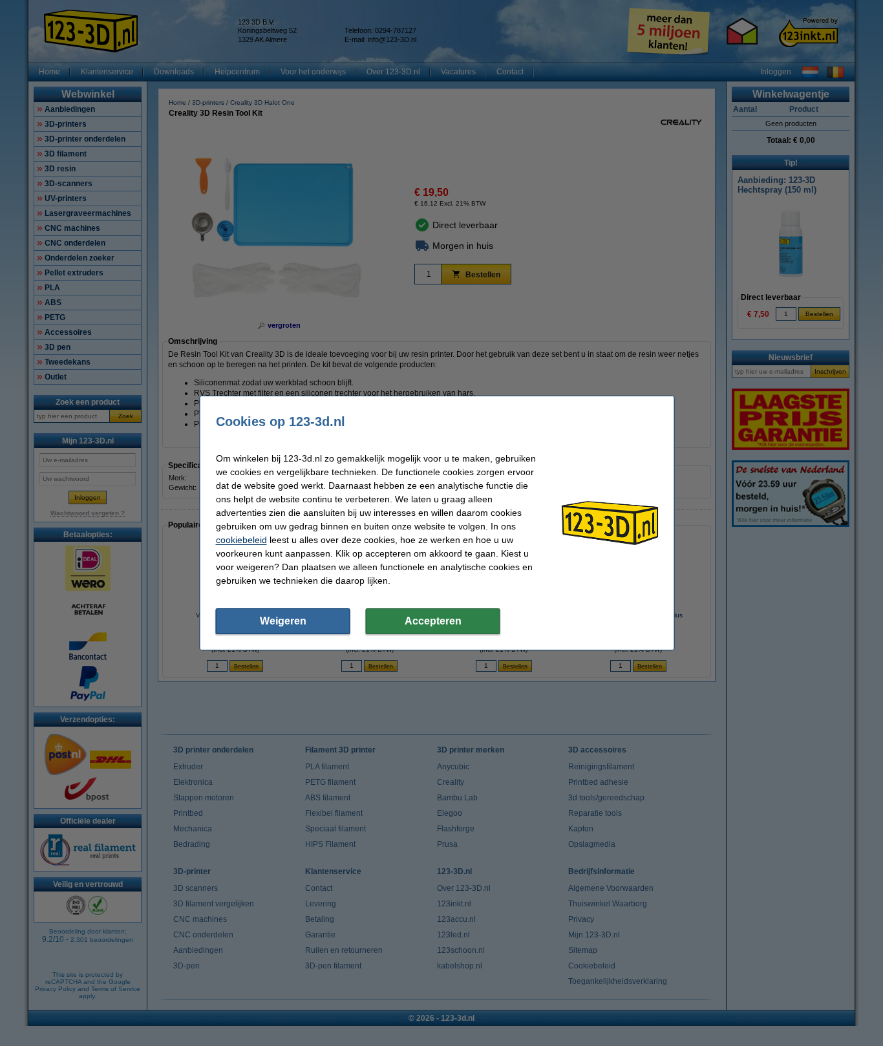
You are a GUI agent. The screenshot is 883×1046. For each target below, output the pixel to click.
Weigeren (283, 620)
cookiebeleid (241, 540)
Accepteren (433, 620)
